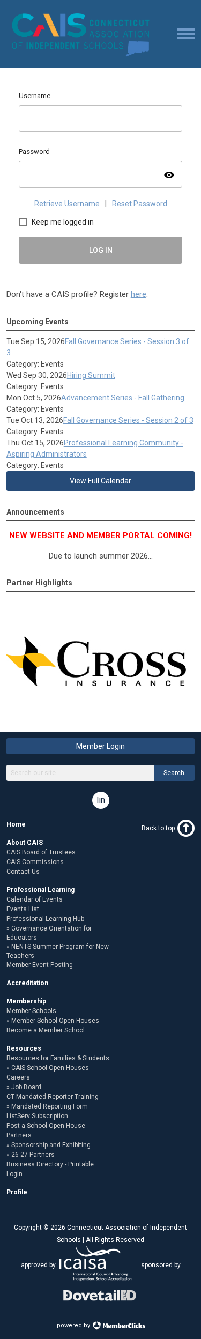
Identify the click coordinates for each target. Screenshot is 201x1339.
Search (173, 773)
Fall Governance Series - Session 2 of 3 (128, 420)
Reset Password (139, 203)
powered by (74, 1325)
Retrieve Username (67, 203)
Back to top (158, 828)
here (138, 294)
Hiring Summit (91, 375)
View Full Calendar (100, 481)
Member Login (100, 746)
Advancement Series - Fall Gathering (122, 397)
